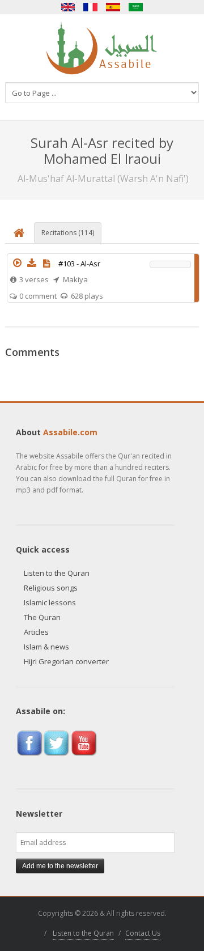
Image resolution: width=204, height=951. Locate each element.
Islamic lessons (50, 602)
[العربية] (136, 7)
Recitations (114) (67, 232)
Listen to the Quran (57, 573)
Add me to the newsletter (60, 866)
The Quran (42, 617)
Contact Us (142, 933)
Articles (36, 632)
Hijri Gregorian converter (66, 661)
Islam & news (46, 647)
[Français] (90, 7)
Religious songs (51, 588)
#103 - (79, 263)
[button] (17, 263)
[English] (68, 7)
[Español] (113, 7)
